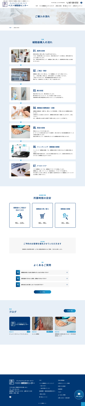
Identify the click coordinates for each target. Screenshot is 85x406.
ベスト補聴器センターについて (46, 6)
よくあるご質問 (61, 395)
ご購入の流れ (58, 6)
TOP (37, 6)
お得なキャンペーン (77, 6)
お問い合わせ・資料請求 (64, 398)
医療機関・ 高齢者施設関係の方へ (47, 391)
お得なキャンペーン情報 (64, 383)
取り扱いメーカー (67, 6)
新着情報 (60, 389)
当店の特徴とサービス (45, 388)
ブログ (59, 392)
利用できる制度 (61, 386)
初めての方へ (43, 385)
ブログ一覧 (69, 311)
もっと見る (42, 292)
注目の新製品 (61, 380)
